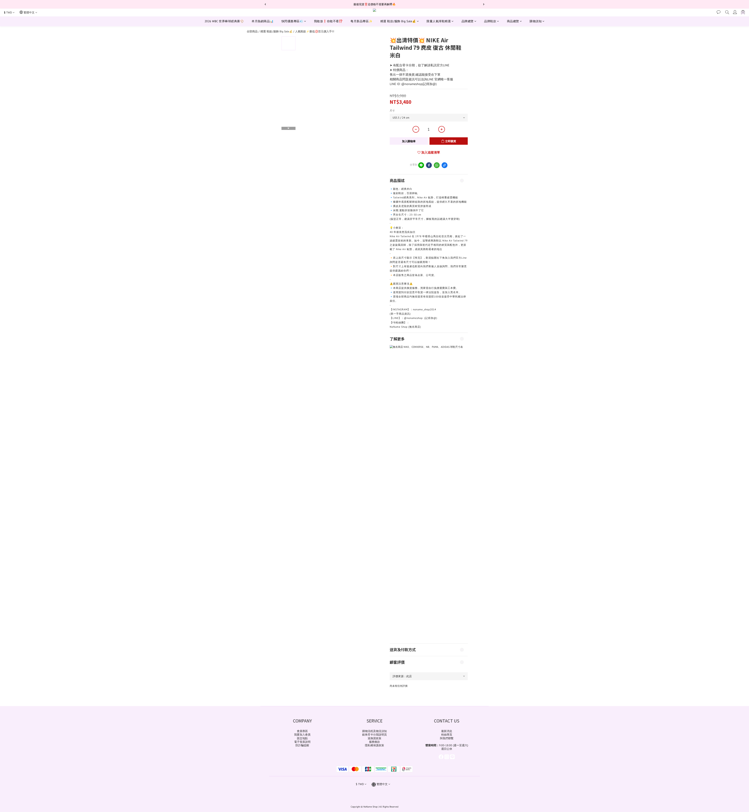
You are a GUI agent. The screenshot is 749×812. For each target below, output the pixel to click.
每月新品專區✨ (362, 21)
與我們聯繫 (446, 738)
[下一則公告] (483, 4)
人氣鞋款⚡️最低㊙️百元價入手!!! (314, 31)
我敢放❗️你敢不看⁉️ (328, 21)
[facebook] (429, 165)
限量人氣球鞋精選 (439, 21)
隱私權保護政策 (374, 745)
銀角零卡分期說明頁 (374, 734)
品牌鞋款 (490, 21)
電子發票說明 (302, 742)
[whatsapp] (437, 165)
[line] (421, 165)
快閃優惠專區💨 (292, 21)
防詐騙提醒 (302, 745)
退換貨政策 (374, 738)
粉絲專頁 (446, 734)
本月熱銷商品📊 (263, 21)
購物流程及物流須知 (374, 731)
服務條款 (374, 742)
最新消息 (446, 731)
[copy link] (444, 165)
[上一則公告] (265, 4)
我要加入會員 (302, 734)
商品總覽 (513, 21)
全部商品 (252, 31)
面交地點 (302, 738)
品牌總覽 (467, 21)
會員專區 (302, 731)
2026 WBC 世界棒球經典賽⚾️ (224, 21)
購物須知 (536, 21)
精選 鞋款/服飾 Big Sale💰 (398, 21)
